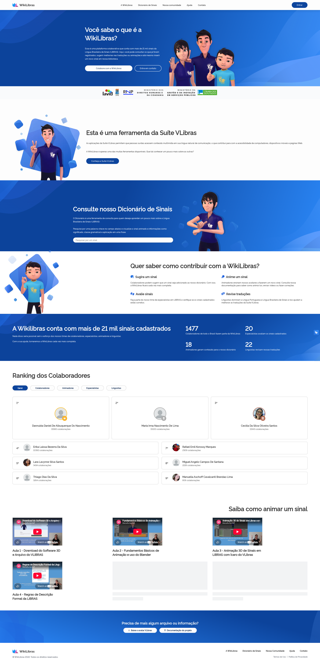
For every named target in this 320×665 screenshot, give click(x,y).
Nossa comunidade (172, 5)
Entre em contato (148, 68)
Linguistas (116, 388)
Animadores (68, 388)
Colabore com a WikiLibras (109, 68)
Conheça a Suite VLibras (102, 161)
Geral (20, 388)
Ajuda (189, 5)
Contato (202, 5)
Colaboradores (42, 388)
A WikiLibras (126, 5)
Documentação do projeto (179, 630)
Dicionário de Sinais (147, 5)
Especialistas (92, 388)
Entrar (299, 5)
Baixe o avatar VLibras (141, 630)
